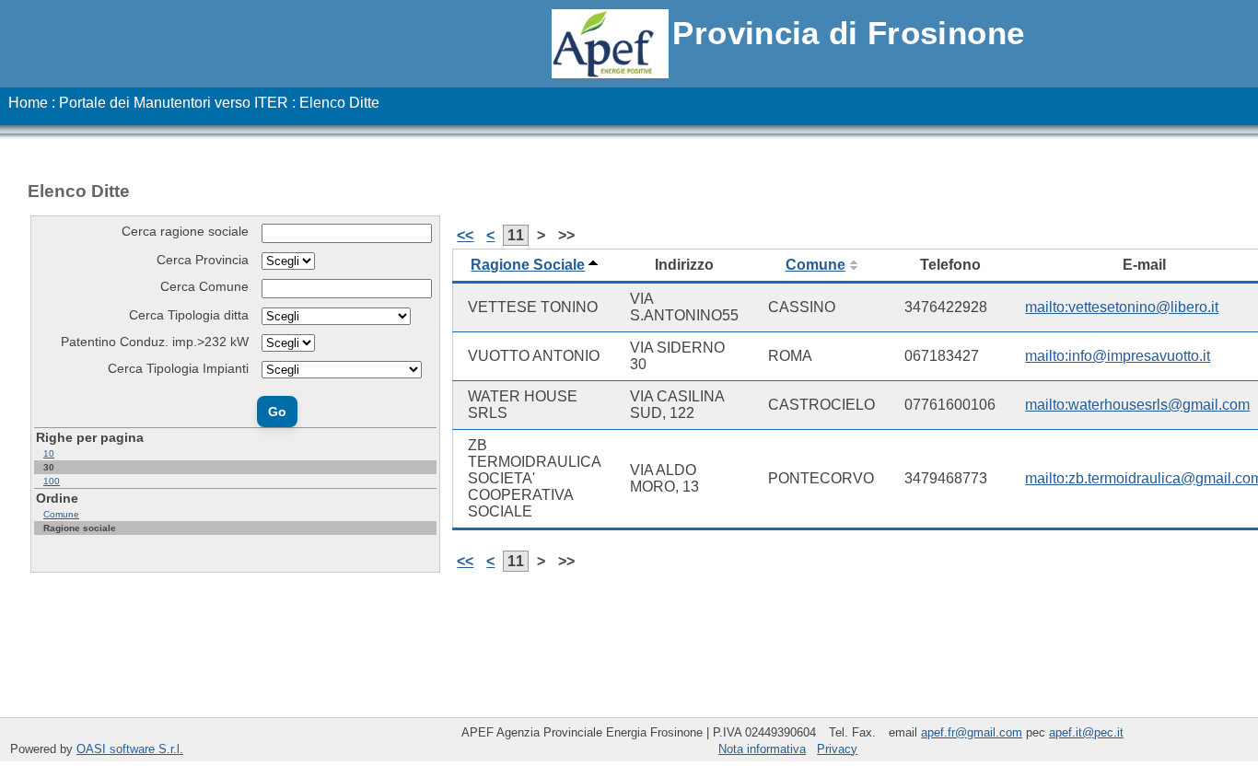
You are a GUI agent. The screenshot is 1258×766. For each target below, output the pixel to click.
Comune (61, 514)
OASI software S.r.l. (129, 749)
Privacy (837, 749)
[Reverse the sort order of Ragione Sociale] (593, 265)
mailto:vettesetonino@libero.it (1121, 307)
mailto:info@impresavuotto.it (1117, 356)
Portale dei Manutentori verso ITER (173, 102)
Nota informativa (762, 749)
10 (48, 453)
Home (28, 102)
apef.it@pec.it (1086, 732)
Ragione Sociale (528, 265)
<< (465, 235)
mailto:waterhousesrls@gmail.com (1137, 404)
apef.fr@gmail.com (971, 732)
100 (51, 481)
